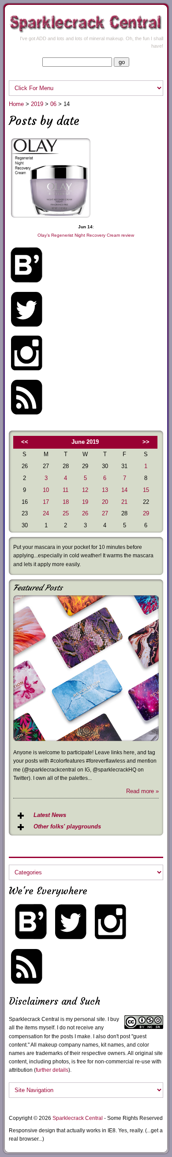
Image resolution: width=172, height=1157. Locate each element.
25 (66, 513)
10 (46, 490)
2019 (37, 104)
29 (146, 513)
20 (105, 502)
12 (85, 490)
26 (85, 513)
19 (85, 502)
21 (124, 502)
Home (16, 104)
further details (52, 1070)
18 (66, 502)
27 (105, 513)
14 (124, 490)
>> (146, 442)
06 (53, 104)
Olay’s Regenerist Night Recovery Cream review (85, 235)
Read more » (142, 791)
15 (146, 490)
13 (105, 490)
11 (65, 490)
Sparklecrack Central (77, 1118)
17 (46, 502)
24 (46, 513)
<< (24, 442)
